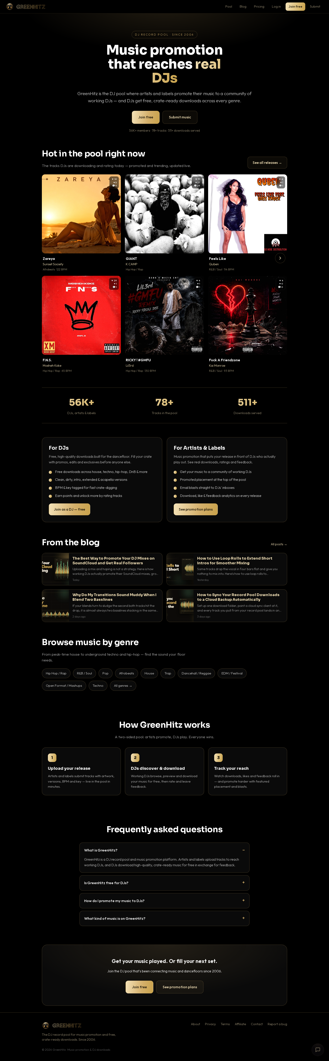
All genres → (123, 685)
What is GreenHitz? (101, 850)
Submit (315, 6)
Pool (228, 6)
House (149, 673)
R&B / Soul (84, 673)
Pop (106, 673)
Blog (243, 6)
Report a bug (277, 1024)
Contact (257, 1024)
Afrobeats (126, 673)
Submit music (180, 117)
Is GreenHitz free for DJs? (106, 882)
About (195, 1024)
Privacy (210, 1024)
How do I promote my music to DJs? (114, 900)
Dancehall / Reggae (196, 673)
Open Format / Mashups (64, 685)
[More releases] (280, 258)
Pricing (259, 6)
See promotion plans (196, 509)
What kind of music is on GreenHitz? (114, 918)
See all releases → (267, 162)
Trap (167, 673)
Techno (98, 685)
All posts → (279, 544)
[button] (114, 247)
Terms (225, 1024)
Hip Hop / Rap (56, 673)
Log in (276, 6)
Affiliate (240, 1024)
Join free (295, 6)
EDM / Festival (232, 673)
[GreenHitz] (26, 7)
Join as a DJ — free (69, 509)
